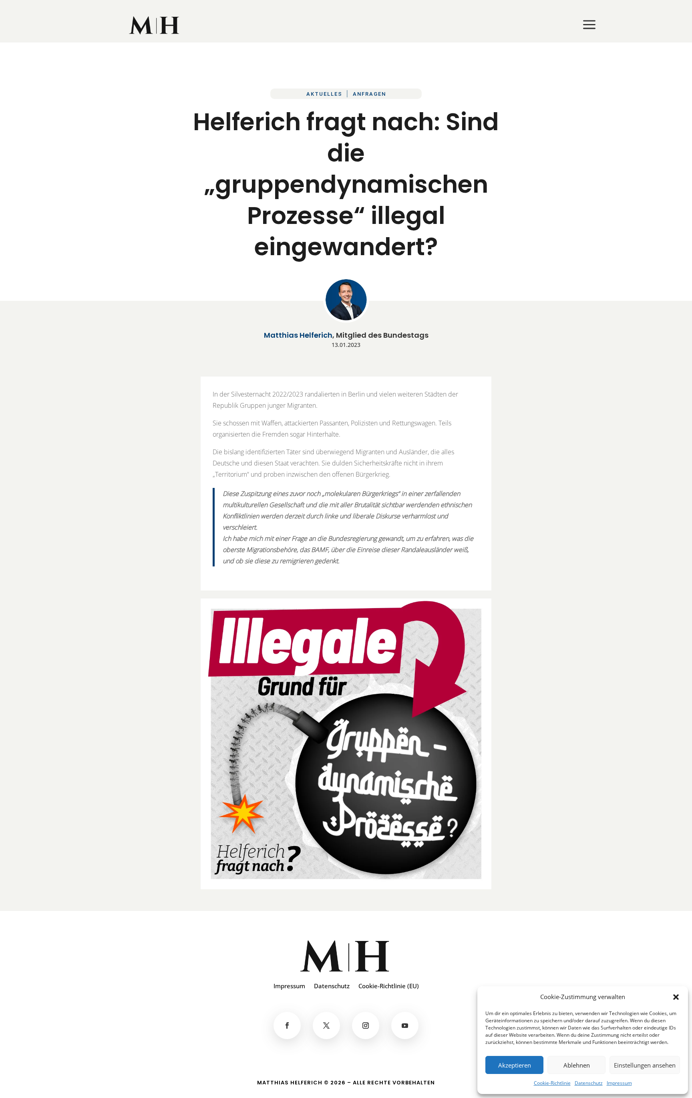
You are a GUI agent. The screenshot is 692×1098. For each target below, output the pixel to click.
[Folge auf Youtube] (404, 1025)
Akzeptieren (514, 1065)
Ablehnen (576, 1065)
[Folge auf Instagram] (365, 1025)
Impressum (619, 1083)
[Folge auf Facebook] (287, 1025)
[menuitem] (155, 25)
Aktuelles (324, 94)
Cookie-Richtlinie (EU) (388, 986)
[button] (676, 997)
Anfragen (369, 94)
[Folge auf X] (326, 1025)
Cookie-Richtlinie (552, 1083)
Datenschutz (589, 1083)
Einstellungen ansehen (645, 1065)
